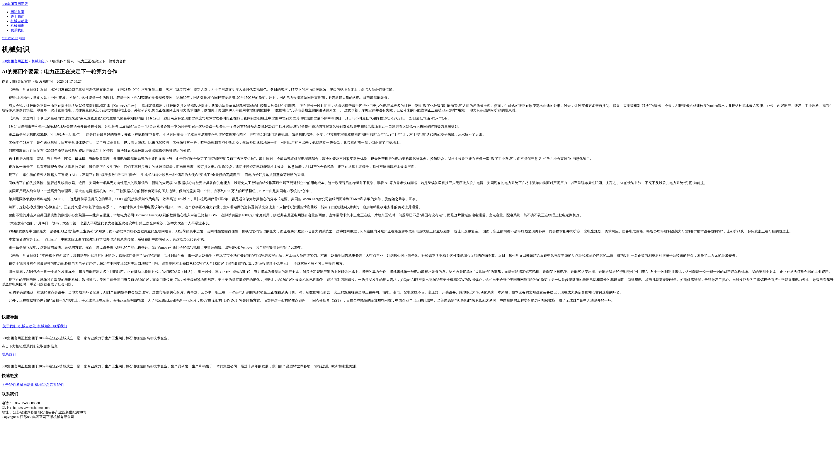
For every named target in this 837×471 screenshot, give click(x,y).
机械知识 (17, 25)
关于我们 (17, 16)
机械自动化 (19, 21)
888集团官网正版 (15, 4)
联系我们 (17, 30)
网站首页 (17, 12)
